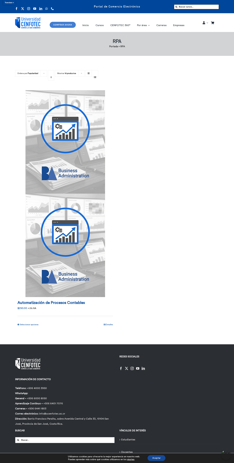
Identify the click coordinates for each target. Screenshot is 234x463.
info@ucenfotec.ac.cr (52, 413)
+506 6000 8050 (37, 398)
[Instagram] (132, 366)
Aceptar (156, 458)
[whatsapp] (46, 6)
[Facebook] (121, 366)
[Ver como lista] (95, 75)
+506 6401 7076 (53, 403)
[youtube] (34, 6)
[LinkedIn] (143, 366)
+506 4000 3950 (37, 388)
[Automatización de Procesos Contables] (65, 191)
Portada (113, 46)
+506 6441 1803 (37, 408)
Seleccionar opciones (29, 325)
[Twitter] (126, 366)
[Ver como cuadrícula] (89, 72)
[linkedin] (40, 6)
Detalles (109, 325)
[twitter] (22, 6)
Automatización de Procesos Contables (51, 303)
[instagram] (28, 6)
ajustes (130, 459)
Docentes (127, 452)
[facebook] (16, 6)
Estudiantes (128, 439)
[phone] (52, 6)
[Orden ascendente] (51, 75)
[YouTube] (137, 366)
